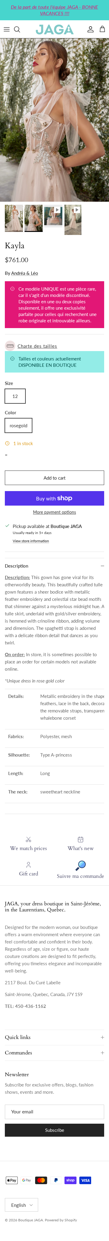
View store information (31, 541)
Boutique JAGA (30, 1220)
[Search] (20, 29)
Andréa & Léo (24, 273)
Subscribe (54, 1130)
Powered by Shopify (61, 1220)
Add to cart (54, 477)
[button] (54, 345)
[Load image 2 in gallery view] (54, 120)
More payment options (54, 512)
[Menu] (6, 29)
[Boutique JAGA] (54, 29)
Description (16, 565)
